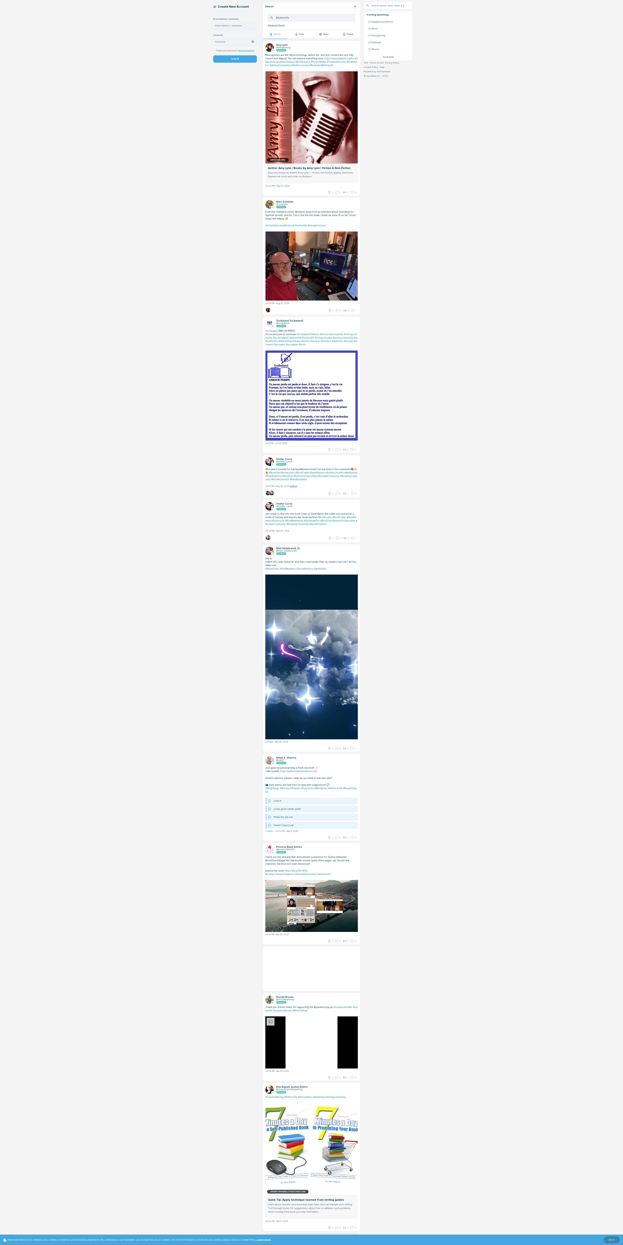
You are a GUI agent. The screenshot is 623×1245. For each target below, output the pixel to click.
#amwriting (295, 337)
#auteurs (315, 341)
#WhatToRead (300, 1010)
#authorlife (301, 225)
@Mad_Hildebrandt (286, 550)
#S (331, 65)
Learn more (264, 1239)
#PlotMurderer (288, 568)
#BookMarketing (348, 472)
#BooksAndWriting (319, 65)
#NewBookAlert (298, 479)
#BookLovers (287, 472)
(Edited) (293, 486)
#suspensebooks (282, 1010)
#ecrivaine (279, 344)
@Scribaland (282, 323)
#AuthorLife (271, 61)
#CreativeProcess (336, 61)
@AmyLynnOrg (283, 47)
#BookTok (274, 472)
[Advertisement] (311, 969)
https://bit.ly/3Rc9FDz (296, 870)
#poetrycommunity (343, 337)
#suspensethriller (342, 1007)
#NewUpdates (287, 61)
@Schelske (282, 204)
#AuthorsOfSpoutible (305, 476)
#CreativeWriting (274, 1097)
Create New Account (233, 7)
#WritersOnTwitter (290, 788)
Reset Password (246, 50)
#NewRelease (317, 472)
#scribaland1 (303, 334)
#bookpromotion (317, 225)
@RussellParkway (285, 999)
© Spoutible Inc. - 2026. (376, 76)
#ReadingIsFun (273, 476)
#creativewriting (283, 341)
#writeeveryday (323, 337)
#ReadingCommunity (297, 524)
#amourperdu (336, 334)
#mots (302, 344)
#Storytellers (305, 1097)
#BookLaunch (302, 61)
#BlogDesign (272, 788)
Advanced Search (276, 25)
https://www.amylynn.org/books (341, 58)
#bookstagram (281, 337)
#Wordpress (321, 788)
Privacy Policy (392, 62)
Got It (612, 1239)
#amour (315, 334)
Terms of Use (377, 62)
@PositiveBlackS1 (285, 849)
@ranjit (280, 760)
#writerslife (308, 337)
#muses (296, 341)
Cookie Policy (371, 67)
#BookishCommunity (328, 476)
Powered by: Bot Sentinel (377, 71)
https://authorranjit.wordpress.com (298, 771)
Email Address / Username (226, 19)
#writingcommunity (335, 1097)
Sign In (235, 59)
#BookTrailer (302, 472)
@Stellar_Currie (284, 461)
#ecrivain (348, 341)
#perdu (324, 334)
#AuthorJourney (300, 65)
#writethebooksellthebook (279, 225)
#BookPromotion (280, 479)
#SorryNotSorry (304, 568)
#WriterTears (272, 568)
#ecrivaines (292, 344)
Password (218, 35)
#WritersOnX (335, 788)
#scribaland (271, 330)
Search (269, 6)
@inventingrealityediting (289, 1089)
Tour (366, 62)
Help (382, 67)
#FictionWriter (318, 61)
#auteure (326, 341)
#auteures (337, 341)
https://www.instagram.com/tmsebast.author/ (293, 874)
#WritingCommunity (280, 65)
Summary (281, 50)
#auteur (305, 341)
